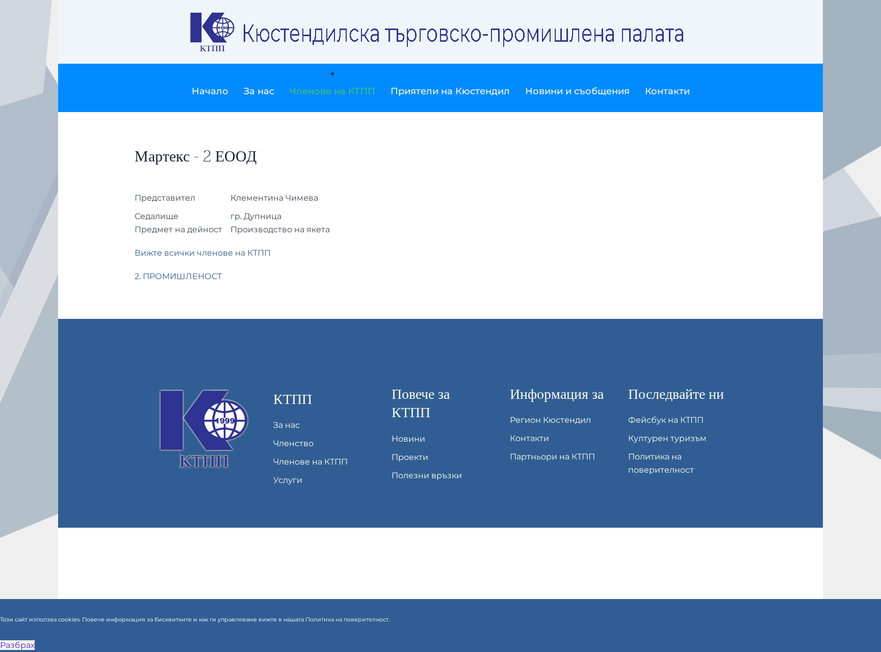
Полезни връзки (427, 475)
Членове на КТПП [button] (332, 91)
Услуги (287, 480)
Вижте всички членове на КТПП (203, 253)
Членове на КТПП (310, 462)
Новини (408, 439)
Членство (293, 443)
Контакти (667, 91)
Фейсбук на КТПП (666, 420)
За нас (286, 425)
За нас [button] (259, 91)
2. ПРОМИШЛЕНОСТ (178, 276)
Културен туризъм (667, 438)
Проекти (410, 457)
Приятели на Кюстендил (450, 91)
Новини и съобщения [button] (577, 91)
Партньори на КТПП (552, 456)
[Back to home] (440, 31)
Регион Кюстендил (550, 420)
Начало (210, 91)
